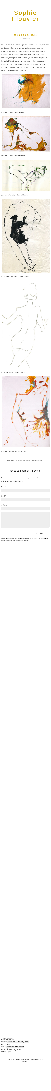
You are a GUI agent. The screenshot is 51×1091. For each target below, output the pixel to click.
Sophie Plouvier (21, 1059)
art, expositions (20, 460)
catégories (4, 1042)
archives (3, 1047)
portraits (40, 460)
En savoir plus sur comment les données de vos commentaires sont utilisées (24, 539)
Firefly (25, 1061)
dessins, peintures (31, 460)
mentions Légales (6, 1051)
